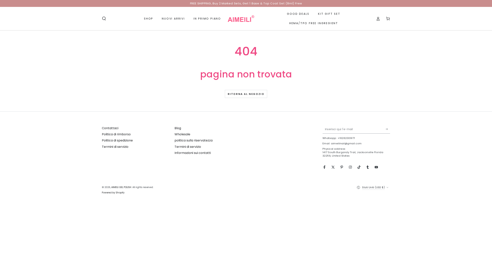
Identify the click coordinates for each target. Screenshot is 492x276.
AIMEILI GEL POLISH (121, 187)
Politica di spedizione (117, 140)
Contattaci (110, 128)
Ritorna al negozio (246, 94)
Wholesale (182, 134)
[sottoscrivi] (388, 129)
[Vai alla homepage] (241, 18)
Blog (178, 128)
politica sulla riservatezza (194, 140)
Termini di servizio (115, 147)
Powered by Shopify (113, 192)
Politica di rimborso (116, 134)
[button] (104, 18)
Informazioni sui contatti (193, 153)
